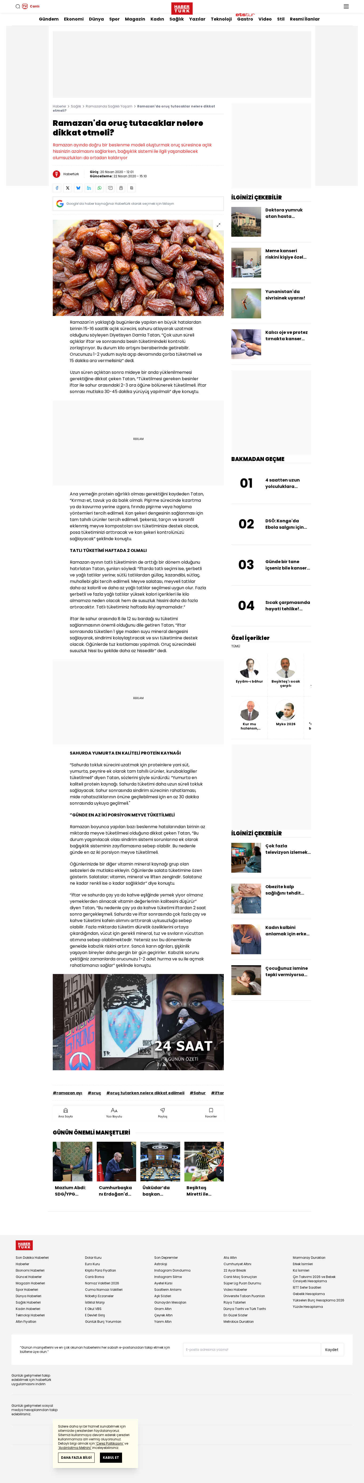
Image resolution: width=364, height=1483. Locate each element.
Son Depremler (166, 1257)
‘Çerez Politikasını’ (110, 1443)
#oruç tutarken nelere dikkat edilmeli (145, 1093)
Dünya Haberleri (28, 1296)
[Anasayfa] (24, 1245)
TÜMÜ (235, 646)
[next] (221, 1171)
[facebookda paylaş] (57, 188)
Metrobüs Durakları (239, 1321)
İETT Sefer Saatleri (307, 1287)
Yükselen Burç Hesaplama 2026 (318, 1300)
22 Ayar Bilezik (235, 1270)
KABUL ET (111, 1457)
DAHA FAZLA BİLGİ (76, 1457)
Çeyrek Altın (163, 1315)
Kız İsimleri (301, 1270)
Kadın (157, 19)
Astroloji (160, 1264)
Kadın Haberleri (28, 1308)
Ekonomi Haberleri (30, 1270)
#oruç (94, 1093)
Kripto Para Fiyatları (100, 1270)
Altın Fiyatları (26, 1321)
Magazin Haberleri (30, 1283)
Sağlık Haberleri (28, 1302)
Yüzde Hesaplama (308, 1306)
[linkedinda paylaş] (89, 188)
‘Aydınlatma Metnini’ (74, 1447)
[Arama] (17, 6)
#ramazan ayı (67, 1093)
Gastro (245, 19)
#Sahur (198, 1093)
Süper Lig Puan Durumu (242, 1283)
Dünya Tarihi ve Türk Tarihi (245, 1308)
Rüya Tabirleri (235, 1302)
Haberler (59, 106)
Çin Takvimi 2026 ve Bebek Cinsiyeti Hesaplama (314, 1278)
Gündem (49, 19)
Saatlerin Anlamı (167, 1289)
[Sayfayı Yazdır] (121, 188)
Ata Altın (230, 1257)
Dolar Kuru (93, 1257)
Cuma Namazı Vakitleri (104, 1289)
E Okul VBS (93, 1308)
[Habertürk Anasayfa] (182, 7)
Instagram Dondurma (172, 1270)
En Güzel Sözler (236, 1315)
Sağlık (176, 19)
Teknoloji (221, 19)
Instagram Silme (168, 1276)
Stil (281, 19)
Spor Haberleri (27, 1289)
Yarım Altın (163, 1321)
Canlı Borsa (94, 1276)
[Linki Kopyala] (131, 188)
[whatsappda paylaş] (99, 188)
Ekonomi (74, 19)
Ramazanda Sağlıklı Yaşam (109, 106)
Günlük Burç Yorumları (103, 1321)
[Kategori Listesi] (346, 6)
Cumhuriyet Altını (237, 1264)
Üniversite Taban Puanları (244, 1296)
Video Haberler (235, 1289)
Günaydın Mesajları (170, 1302)
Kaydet (331, 1349)
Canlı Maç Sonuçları (240, 1276)
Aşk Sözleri (162, 1296)
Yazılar (197, 19)
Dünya (96, 19)
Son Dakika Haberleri (32, 1257)
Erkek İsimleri (303, 1264)
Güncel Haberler (29, 1276)
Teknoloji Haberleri (30, 1315)
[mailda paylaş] (110, 188)
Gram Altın (163, 1308)
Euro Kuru (92, 1264)
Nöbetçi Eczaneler (99, 1296)
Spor (114, 19)
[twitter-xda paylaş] (67, 188)
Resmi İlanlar (305, 19)
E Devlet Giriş (95, 1315)
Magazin (135, 19)
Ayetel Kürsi (163, 1283)
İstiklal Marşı (95, 1302)
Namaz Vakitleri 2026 (102, 1283)
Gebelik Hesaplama (309, 1294)
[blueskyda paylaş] (78, 188)
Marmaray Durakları (309, 1257)
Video (265, 19)
